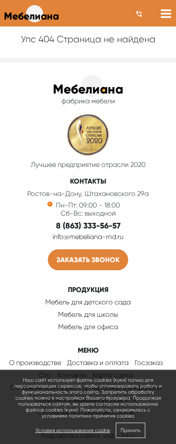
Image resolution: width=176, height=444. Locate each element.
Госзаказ (149, 363)
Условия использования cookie (72, 430)
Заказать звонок (88, 260)
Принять (130, 430)
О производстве (35, 363)
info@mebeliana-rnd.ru (88, 237)
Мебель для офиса (88, 327)
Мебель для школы (88, 314)
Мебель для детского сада (88, 302)
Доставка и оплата (98, 363)
